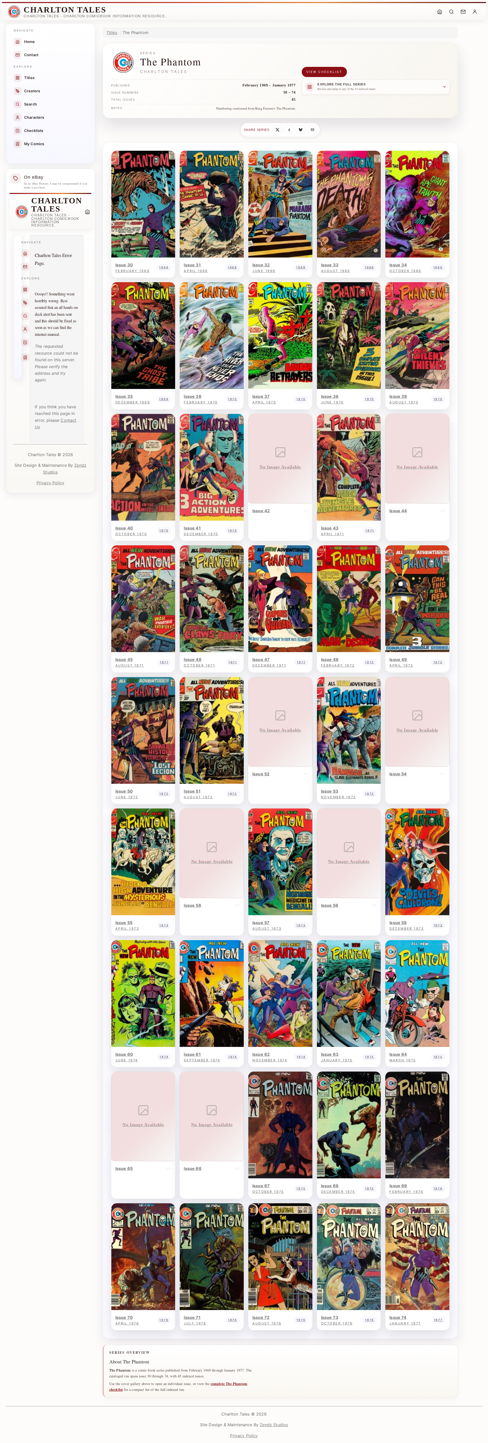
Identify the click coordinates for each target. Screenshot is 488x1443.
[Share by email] (312, 130)
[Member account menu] (475, 12)
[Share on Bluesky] (301, 130)
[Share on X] (277, 130)
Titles (29, 78)
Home (29, 41)
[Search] (451, 12)
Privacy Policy (50, 482)
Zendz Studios (274, 1424)
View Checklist (324, 72)
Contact (31, 55)
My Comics (34, 144)
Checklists (33, 130)
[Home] (440, 12)
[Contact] (463, 12)
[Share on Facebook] (289, 130)
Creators (32, 91)
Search (30, 104)
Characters (34, 117)
